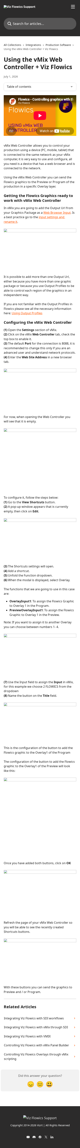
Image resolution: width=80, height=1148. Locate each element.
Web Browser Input (57, 213)
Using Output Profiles (27, 313)
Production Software (58, 45)
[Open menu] (73, 6)
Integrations (33, 45)
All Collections (12, 45)
